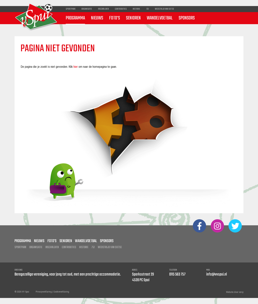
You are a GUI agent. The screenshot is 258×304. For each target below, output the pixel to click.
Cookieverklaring (61, 291)
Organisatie (86, 9)
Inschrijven (103, 9)
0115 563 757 (177, 274)
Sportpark (70, 9)
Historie (136, 9)
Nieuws (97, 18)
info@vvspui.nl (216, 274)
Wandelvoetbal (160, 18)
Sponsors (187, 18)
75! (147, 9)
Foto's (114, 18)
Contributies (121, 9)
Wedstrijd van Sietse (164, 9)
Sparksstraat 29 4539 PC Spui (143, 277)
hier (75, 66)
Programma (75, 18)
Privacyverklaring (44, 291)
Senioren (133, 18)
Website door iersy (234, 292)
